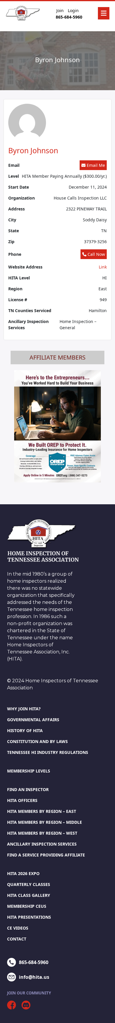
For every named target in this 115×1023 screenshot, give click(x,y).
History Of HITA (25, 730)
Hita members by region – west (42, 833)
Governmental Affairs (33, 719)
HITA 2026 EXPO (23, 873)
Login (73, 10)
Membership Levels (28, 771)
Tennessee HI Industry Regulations (47, 752)
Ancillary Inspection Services (42, 844)
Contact (16, 939)
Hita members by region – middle (44, 822)
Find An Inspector (28, 789)
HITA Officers (22, 800)
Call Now (95, 254)
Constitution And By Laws (37, 741)
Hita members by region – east (41, 811)
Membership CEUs (26, 906)
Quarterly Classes (28, 884)
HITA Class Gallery (28, 895)
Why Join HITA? (24, 708)
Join (60, 10)
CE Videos (17, 928)
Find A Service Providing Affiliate (46, 855)
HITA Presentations (29, 917)
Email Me (95, 165)
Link (103, 267)
